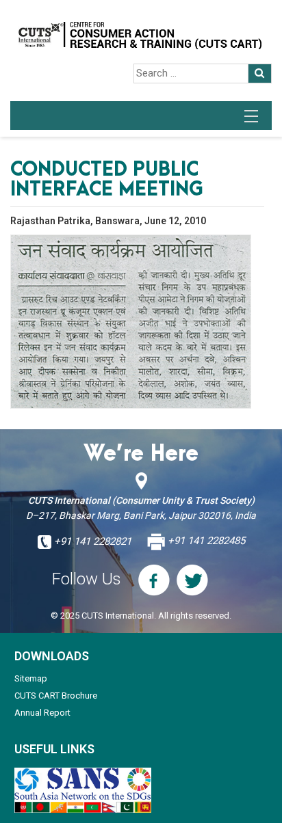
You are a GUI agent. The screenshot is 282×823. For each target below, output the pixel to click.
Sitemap (30, 678)
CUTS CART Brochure (55, 695)
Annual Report (42, 712)
